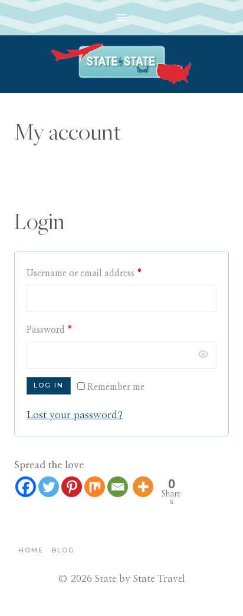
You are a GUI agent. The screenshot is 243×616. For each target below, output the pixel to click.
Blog (63, 550)
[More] (143, 486)
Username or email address (84, 273)
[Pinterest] (71, 486)
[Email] (117, 486)
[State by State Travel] (121, 64)
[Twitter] (48, 486)
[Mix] (94, 486)
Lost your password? (75, 415)
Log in (49, 385)
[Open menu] (122, 17)
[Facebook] (25, 486)
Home (31, 550)
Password (50, 330)
